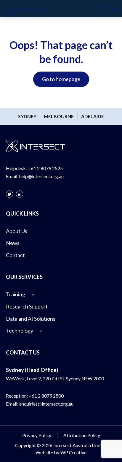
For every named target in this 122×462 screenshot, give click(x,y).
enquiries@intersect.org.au (46, 403)
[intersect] (26, 8)
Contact (15, 255)
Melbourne (59, 116)
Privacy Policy (36, 435)
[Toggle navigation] (112, 8)
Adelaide (92, 116)
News (13, 243)
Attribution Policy (81, 435)
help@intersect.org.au (41, 176)
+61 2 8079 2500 (46, 395)
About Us (16, 231)
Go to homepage (61, 79)
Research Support (27, 306)
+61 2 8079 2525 (45, 168)
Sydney (27, 116)
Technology (19, 330)
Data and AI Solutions (30, 318)
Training (15, 294)
